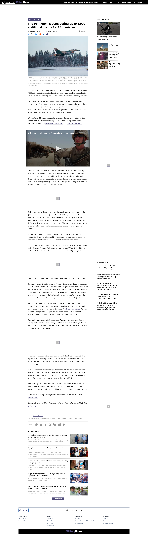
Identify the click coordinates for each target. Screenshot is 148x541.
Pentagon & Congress (107, 2)
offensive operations (72, 309)
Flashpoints (81, 2)
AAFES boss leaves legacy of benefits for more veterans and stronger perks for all (48, 436)
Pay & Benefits (72, 2)
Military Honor (131, 2)
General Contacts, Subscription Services (86, 521)
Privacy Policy (22, 518)
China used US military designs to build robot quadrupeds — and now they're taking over (107, 37)
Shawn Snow (52, 31)
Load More (58, 499)
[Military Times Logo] (22, 2)
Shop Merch (50, 525)
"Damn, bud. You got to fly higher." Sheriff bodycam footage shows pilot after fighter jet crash (114, 56)
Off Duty (117, 2)
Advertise (77, 518)
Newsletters (50, 521)
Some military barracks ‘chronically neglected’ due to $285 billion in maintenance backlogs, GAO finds (107, 286)
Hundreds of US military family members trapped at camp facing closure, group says (107, 296)
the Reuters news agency (54, 123)
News (65, 2)
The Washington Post (74, 123)
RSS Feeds (50, 523)
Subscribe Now (141, 2)
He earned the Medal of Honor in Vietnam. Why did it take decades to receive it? (108, 268)
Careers (105, 521)
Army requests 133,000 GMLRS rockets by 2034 (113, 45)
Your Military (34, 19)
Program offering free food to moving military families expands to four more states (46, 475)
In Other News (33, 432)
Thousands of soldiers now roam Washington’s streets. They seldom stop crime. (108, 277)
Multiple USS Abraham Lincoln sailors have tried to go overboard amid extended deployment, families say (107, 306)
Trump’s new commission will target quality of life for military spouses (46, 449)
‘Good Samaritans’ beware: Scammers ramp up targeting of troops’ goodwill (48, 462)
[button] (58, 148)
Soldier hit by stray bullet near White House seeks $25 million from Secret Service (47, 487)
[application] (58, 148)
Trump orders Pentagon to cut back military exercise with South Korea (114, 64)
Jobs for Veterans (108, 523)
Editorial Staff (79, 523)
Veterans (123, 2)
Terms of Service (23, 521)
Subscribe (49, 518)
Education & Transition (92, 2)
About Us (105, 518)
